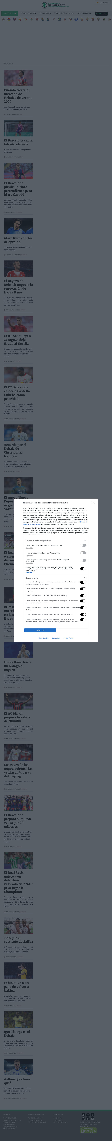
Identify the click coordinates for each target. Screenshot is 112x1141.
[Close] (94, 503)
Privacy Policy (68, 638)
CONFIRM (40, 630)
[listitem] (56, 540)
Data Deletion (43, 638)
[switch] (83, 545)
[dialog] (56, 570)
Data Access (56, 638)
